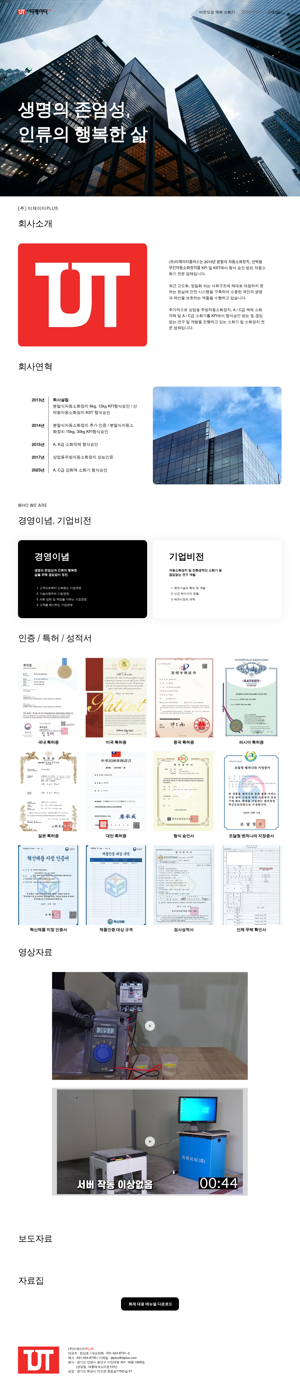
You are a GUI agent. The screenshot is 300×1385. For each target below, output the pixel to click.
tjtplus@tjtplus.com (124, 1358)
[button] (240, 1074)
